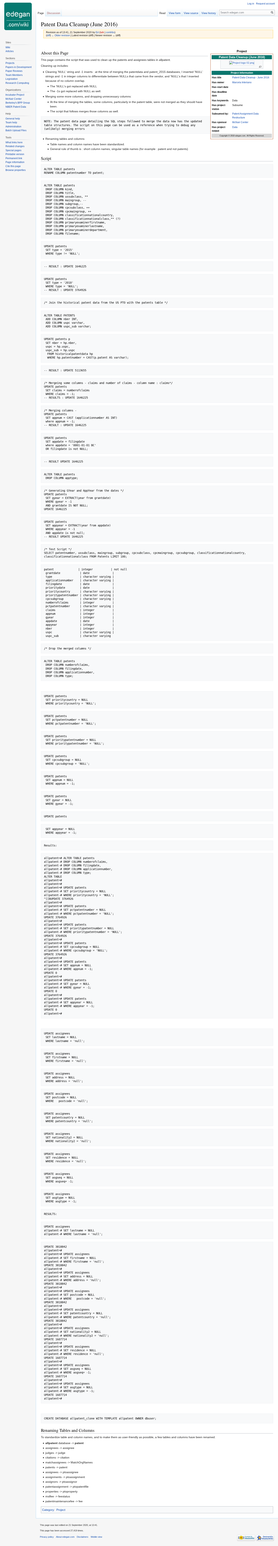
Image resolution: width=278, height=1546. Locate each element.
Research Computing (17, 83)
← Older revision (60, 35)
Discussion (53, 13)
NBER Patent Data (15, 106)
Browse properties (15, 170)
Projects (9, 63)
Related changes (14, 146)
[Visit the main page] (18, 16)
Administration (13, 126)
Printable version (14, 154)
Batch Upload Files (15, 130)
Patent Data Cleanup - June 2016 (250, 77)
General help (12, 118)
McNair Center (240, 122)
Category (48, 1509)
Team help (11, 122)
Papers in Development (18, 67)
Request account (265, 3)
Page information (14, 162)
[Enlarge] (260, 67)
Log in (250, 3)
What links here (14, 142)
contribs (110, 32)
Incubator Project (14, 94)
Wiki (7, 47)
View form (175, 13)
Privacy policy (47, 1537)
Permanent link (13, 158)
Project (60, 1509)
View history (208, 13)
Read (162, 13)
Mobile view (96, 1537)
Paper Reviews (13, 71)
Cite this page (13, 166)
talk (102, 32)
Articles (9, 51)
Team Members (14, 75)
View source (191, 13)
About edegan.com (65, 1537)
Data (235, 127)
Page (41, 13)
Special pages (13, 150)
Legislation (11, 79)
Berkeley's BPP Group (17, 102)
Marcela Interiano (242, 82)
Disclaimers (82, 1537)
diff (48, 35)
